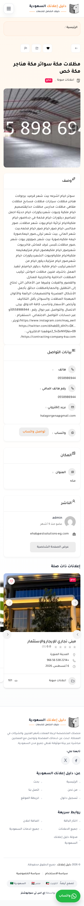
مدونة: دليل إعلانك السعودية (66, 840)
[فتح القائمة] (9, 8)
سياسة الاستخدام (56, 873)
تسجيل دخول (69, 798)
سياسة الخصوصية (28, 873)
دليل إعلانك (64, 865)
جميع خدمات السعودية (24, 829)
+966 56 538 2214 (58, 660)
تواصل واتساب (34, 432)
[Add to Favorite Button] (11, 581)
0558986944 (67, 378)
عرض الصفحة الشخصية (53, 547)
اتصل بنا (33, 790)
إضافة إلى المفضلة (47, 48)
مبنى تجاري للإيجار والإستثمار (52, 642)
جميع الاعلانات (68, 829)
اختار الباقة (71, 821)
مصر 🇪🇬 (36, 883)
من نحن (73, 790)
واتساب (65, 896)
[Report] (25, 48)
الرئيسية (72, 782)
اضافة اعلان (31, 821)
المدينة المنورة (59, 654)
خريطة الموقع (30, 798)
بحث (36, 782)
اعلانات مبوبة (65, 80)
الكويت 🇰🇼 (52, 883)
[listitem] (76, 760)
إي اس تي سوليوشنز (33, 893)
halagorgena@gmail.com (58, 416)
